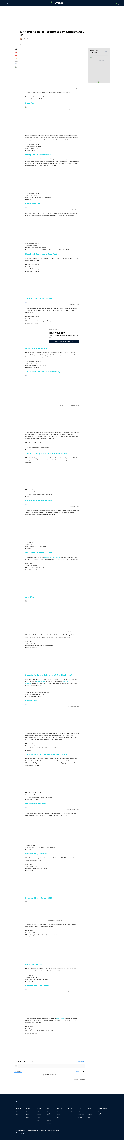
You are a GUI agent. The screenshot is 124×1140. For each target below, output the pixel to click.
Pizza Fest (30, 103)
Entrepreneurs (101, 1113)
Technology (100, 1111)
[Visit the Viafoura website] (82, 1079)
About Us (39, 1101)
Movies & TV (28, 1117)
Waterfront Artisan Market (38, 553)
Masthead (78, 1101)
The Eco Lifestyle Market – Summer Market (46, 453)
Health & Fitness (81, 1113)
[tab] (18, 1071)
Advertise (52, 1101)
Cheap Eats (49, 1120)
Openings (48, 1113)
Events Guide (70, 1111)
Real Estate (38, 1111)
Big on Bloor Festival (35, 803)
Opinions (38, 1118)
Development (39, 1113)
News (17, 1111)
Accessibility (70, 1101)
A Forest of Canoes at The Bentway (42, 372)
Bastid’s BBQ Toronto (36, 853)
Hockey (58, 1111)
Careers (106, 1101)
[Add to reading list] (16, 67)
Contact (45, 1101)
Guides (89, 1113)
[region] (49, 1070)
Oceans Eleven (60, 1018)
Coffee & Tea (49, 1123)
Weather (27, 1113)
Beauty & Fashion (81, 1114)
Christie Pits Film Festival (37, 986)
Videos (89, 1117)
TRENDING (94, 51)
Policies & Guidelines (61, 1101)
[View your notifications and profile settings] (83, 1071)
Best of (48, 1117)
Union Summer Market (36, 348)
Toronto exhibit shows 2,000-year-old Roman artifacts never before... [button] (102, 59)
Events (48, 1118)
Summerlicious (32, 204)
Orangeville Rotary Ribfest (38, 155)
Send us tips (85, 1101)
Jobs (99, 1114)
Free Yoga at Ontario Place (38, 500)
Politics (17, 1114)
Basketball (59, 1113)
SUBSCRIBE (107, 2)
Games (100, 1101)
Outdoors (79, 1111)
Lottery (17, 1113)
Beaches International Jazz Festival (42, 254)
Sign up (82, 1061)
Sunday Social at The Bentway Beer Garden (46, 754)
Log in (79, 1061)
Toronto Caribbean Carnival (38, 298)
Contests (79, 1118)
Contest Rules (93, 1101)
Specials (48, 1121)
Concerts (69, 1113)
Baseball (58, 1114)
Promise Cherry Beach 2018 (38, 898)
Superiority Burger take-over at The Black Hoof (48, 675)
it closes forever (40, 681)
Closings (48, 1114)
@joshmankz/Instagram (80, 88)
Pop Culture (80, 1117)
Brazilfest (30, 597)
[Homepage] (19, 1101)
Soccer (58, 1117)
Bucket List (90, 1114)
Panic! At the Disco (34, 964)
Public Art (38, 1117)
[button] (93, 58)
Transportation (39, 1114)
